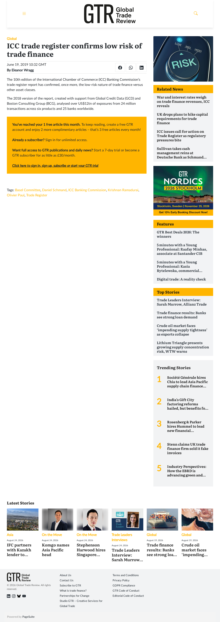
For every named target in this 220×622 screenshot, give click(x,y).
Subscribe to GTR (70, 585)
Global (12, 38)
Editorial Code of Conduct (128, 596)
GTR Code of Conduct (126, 590)
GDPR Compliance (124, 585)
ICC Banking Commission (87, 190)
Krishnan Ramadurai (123, 190)
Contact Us (66, 580)
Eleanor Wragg (23, 70)
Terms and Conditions (126, 575)
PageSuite (28, 617)
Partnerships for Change (74, 596)
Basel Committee (27, 190)
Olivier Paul (15, 195)
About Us (65, 575)
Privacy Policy (121, 580)
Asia (10, 535)
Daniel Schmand (54, 190)
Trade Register (36, 195)
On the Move (52, 535)
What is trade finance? (73, 590)
